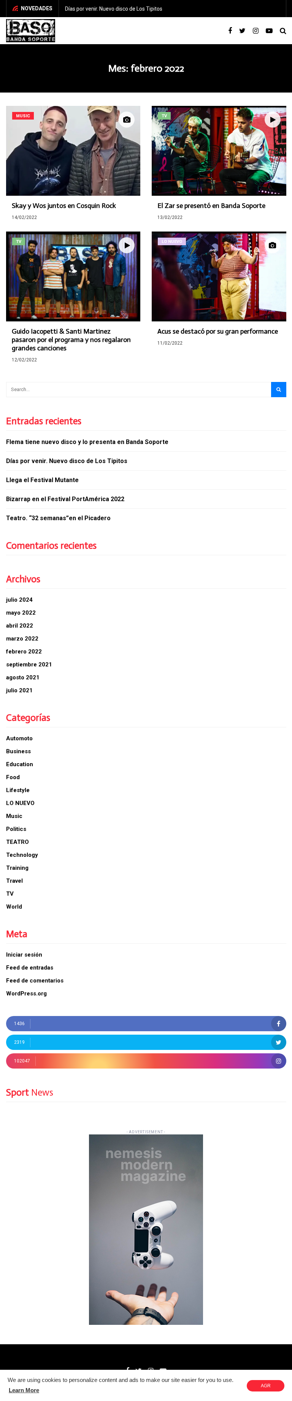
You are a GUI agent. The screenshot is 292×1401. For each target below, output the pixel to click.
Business (18, 751)
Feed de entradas (29, 967)
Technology (22, 854)
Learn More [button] (24, 1390)
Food (13, 777)
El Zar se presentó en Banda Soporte (211, 205)
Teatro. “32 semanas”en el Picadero (58, 518)
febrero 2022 (24, 651)
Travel (14, 880)
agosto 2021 (23, 677)
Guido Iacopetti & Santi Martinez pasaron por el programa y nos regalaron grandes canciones (71, 339)
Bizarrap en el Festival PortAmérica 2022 (65, 499)
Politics (16, 829)
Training (17, 867)
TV (10, 893)
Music (14, 816)
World (14, 906)
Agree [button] (266, 1387)
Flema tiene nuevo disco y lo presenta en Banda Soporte (87, 442)
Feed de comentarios (34, 980)
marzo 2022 (22, 638)
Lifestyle (18, 790)
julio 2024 (19, 599)
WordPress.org (26, 993)
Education (19, 764)
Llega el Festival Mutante (42, 480)
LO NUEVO (20, 803)
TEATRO (17, 842)
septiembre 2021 (29, 664)
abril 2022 (19, 625)
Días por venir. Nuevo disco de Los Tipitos (113, 9)
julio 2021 (19, 690)
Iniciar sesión (24, 954)
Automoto (19, 738)
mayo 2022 (21, 612)
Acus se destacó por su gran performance (217, 331)
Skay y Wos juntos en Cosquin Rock (64, 205)
